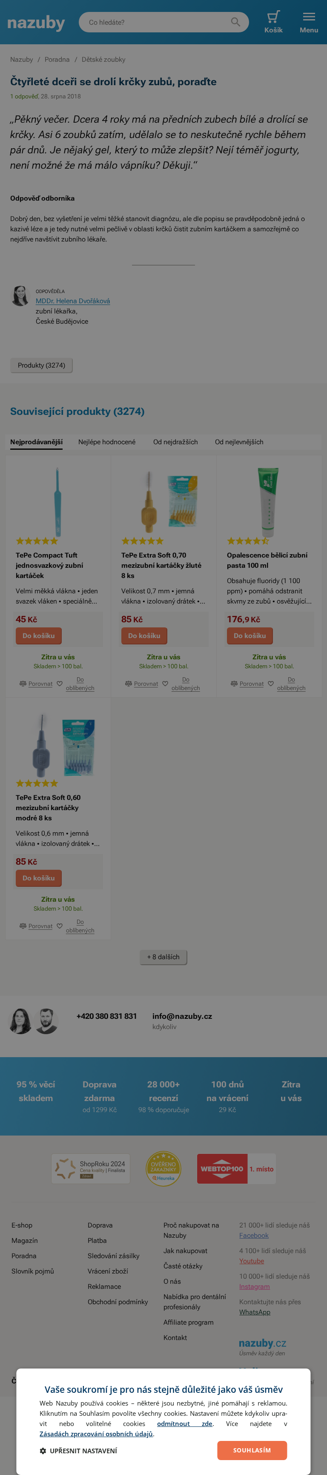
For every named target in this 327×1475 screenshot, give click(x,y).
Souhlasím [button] (252, 1450)
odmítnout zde (184, 1423)
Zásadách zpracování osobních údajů (96, 1433)
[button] (78, 1450)
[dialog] (163, 1422)
